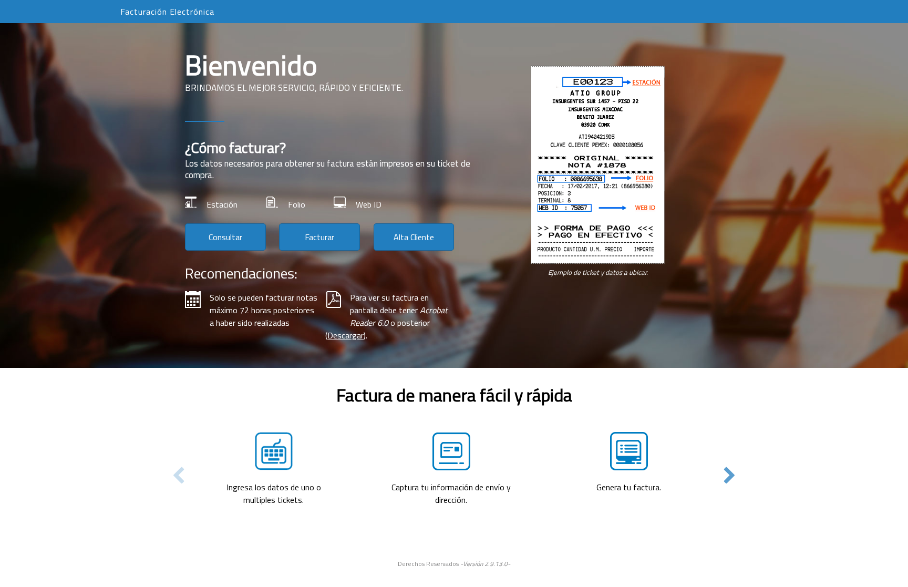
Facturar (319, 237)
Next (729, 475)
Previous (178, 475)
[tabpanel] (454, 445)
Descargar (345, 335)
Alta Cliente (414, 237)
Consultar (225, 237)
